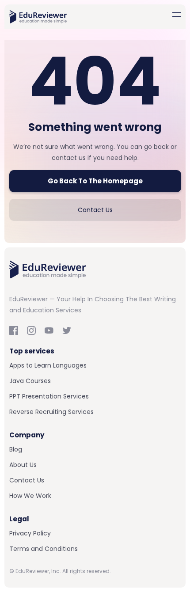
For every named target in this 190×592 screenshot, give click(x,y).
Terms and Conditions (43, 548)
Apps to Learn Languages (48, 365)
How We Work (30, 495)
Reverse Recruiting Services (51, 411)
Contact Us (95, 209)
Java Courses (30, 380)
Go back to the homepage (95, 181)
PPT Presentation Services (49, 396)
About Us (23, 464)
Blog (15, 449)
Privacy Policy (30, 533)
